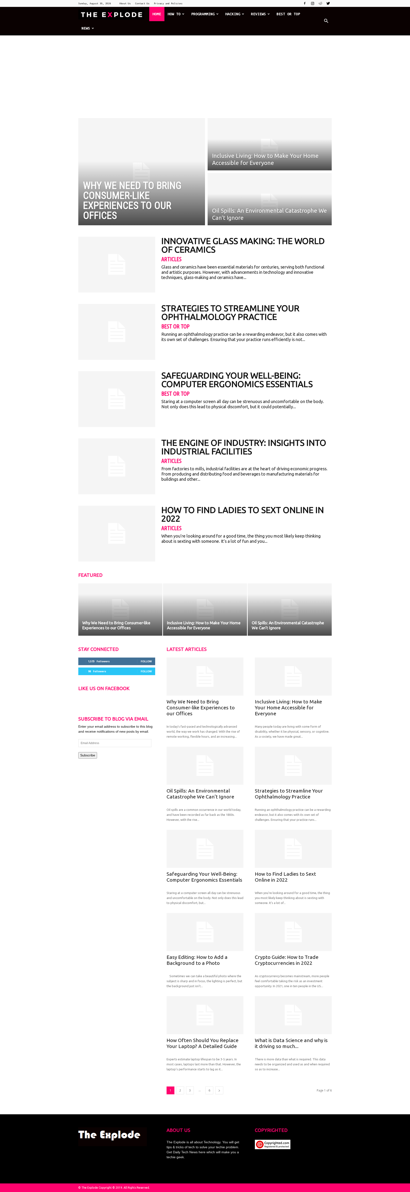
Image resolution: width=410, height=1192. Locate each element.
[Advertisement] (205, 71)
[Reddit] (320, 3)
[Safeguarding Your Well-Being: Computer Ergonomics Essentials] (116, 399)
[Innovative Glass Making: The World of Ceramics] (116, 265)
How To (174, 14)
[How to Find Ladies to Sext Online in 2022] (116, 534)
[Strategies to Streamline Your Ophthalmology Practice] (116, 332)
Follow (146, 661)
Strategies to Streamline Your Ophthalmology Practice (230, 312)
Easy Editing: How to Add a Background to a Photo (197, 960)
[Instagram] (312, 3)
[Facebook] (304, 3)
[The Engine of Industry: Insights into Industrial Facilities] (116, 466)
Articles (171, 259)
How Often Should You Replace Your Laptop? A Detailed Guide (202, 1043)
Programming (203, 14)
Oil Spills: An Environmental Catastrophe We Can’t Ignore (200, 793)
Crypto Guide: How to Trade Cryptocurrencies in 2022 (286, 960)
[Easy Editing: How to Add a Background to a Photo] (205, 932)
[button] (326, 21)
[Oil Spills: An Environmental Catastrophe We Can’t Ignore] (290, 609)
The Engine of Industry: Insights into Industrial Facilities (243, 447)
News (86, 28)
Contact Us (142, 3)
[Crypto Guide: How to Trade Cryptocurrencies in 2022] (293, 932)
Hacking (232, 14)
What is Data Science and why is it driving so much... (291, 1043)
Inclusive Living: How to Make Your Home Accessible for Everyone (288, 707)
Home (157, 14)
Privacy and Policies (168, 3)
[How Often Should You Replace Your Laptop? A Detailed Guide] (205, 1015)
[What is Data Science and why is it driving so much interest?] (293, 1015)
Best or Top (288, 14)
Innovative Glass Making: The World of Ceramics (243, 245)
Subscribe (87, 755)
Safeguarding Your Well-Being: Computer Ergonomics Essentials (237, 379)
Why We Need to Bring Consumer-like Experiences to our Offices (201, 707)
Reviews (258, 14)
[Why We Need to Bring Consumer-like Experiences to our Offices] (120, 609)
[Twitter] (328, 3)
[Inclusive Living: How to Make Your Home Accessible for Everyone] (205, 609)
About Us (125, 3)
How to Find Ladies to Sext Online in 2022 (242, 514)
